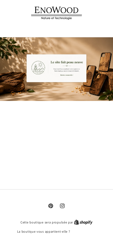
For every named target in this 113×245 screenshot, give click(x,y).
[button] (56, 27)
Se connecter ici (83, 231)
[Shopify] (83, 222)
